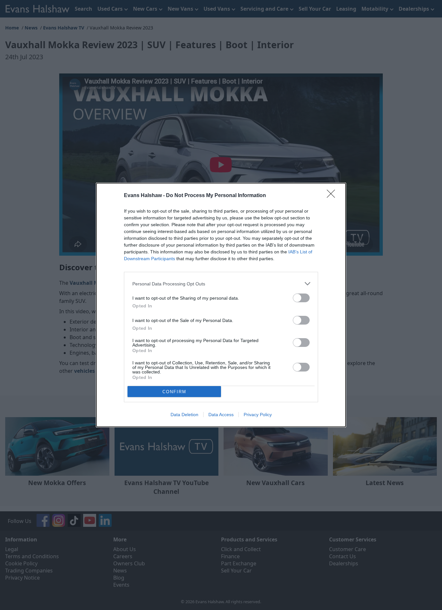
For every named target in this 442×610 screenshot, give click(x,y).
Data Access (221, 414)
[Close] (333, 196)
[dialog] (221, 305)
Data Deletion (184, 414)
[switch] (301, 298)
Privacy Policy (258, 414)
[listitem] (221, 283)
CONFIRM (174, 391)
